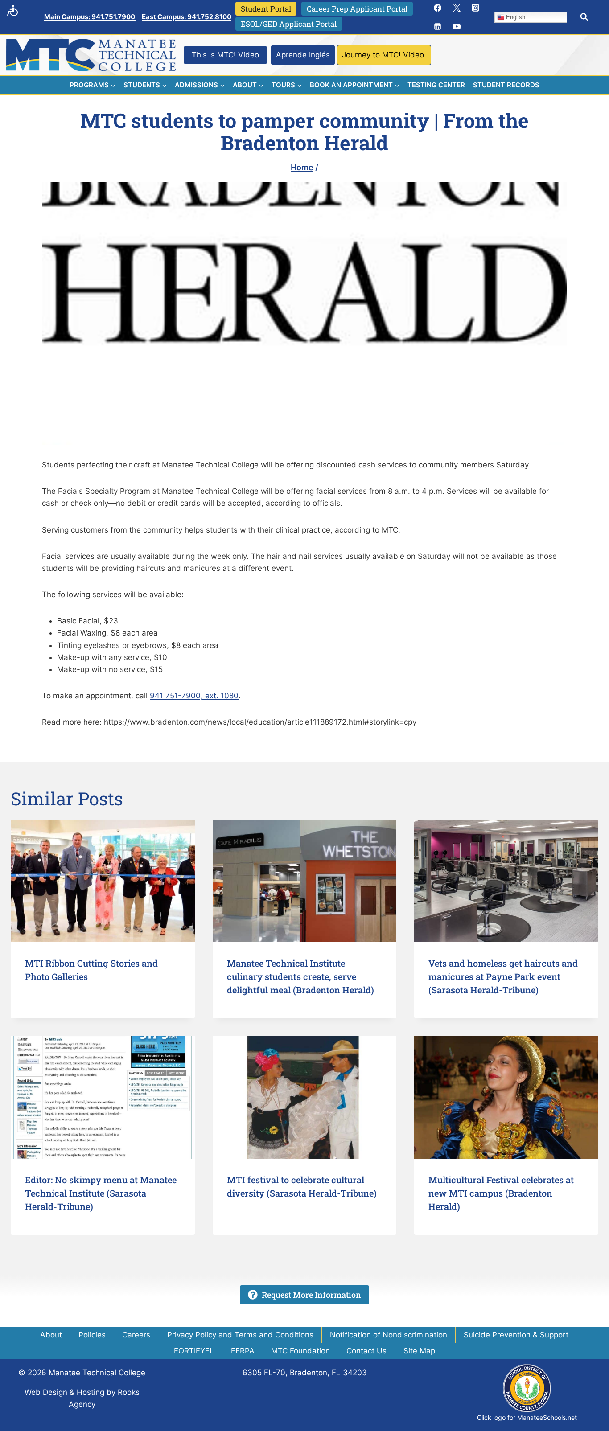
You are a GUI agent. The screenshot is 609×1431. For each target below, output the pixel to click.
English (514, 17)
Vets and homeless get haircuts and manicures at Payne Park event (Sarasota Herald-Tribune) (503, 976)
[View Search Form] (584, 17)
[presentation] (103, 881)
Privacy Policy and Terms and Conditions (240, 1334)
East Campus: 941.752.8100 (186, 16)
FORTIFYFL (194, 1350)
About (51, 1334)
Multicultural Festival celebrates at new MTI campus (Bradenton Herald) (501, 1193)
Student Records (506, 85)
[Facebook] (437, 7)
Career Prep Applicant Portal (357, 9)
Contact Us (366, 1350)
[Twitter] (456, 7)
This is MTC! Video (225, 54)
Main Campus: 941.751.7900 (90, 16)
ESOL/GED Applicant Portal (289, 24)
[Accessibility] (12, 10)
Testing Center (436, 85)
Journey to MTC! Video (383, 54)
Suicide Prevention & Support (516, 1334)
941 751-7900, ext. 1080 (194, 695)
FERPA (243, 1350)
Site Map (419, 1350)
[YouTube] (456, 26)
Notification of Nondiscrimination (388, 1334)
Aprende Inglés (303, 54)
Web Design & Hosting (64, 1392)
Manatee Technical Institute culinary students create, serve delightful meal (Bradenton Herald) (300, 976)
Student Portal (266, 9)
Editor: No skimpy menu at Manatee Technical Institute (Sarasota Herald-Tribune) (101, 1193)
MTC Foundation (300, 1350)
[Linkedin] (437, 26)
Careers (136, 1334)
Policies (92, 1334)
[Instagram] (475, 7)
